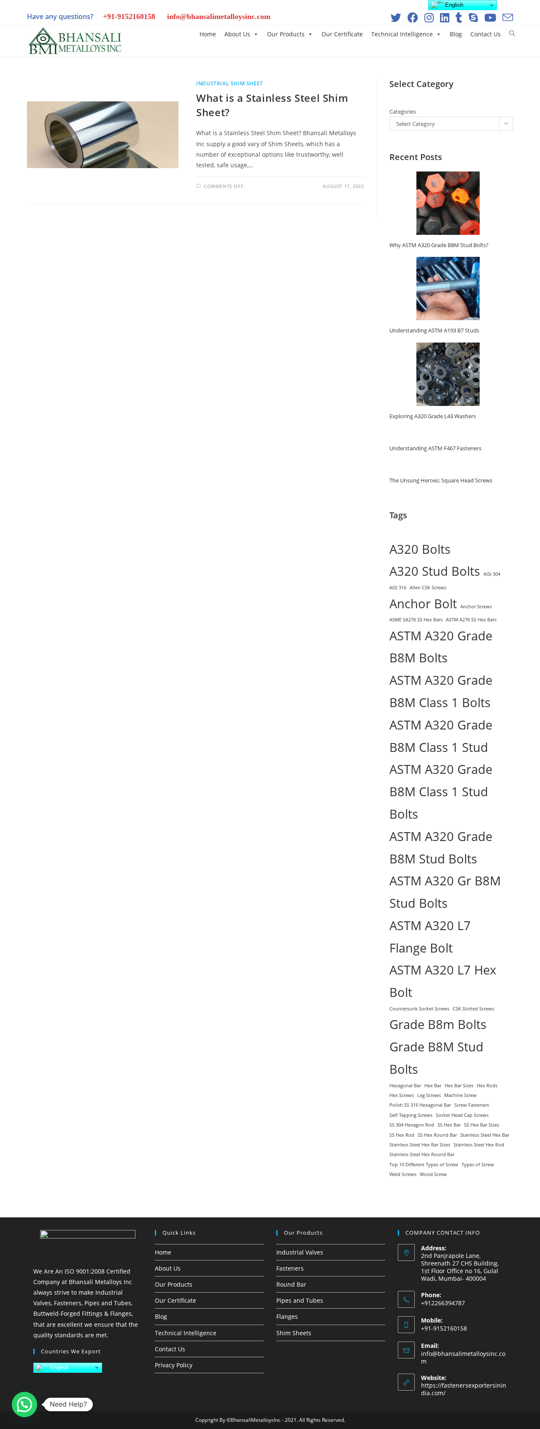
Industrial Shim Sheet (229, 83)
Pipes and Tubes (299, 1300)
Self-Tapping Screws (410, 1115)
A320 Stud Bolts (434, 571)
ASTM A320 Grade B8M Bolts (440, 647)
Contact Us (485, 34)
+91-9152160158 (129, 16)
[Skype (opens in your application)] (472, 17)
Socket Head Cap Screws (462, 1115)
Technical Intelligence (402, 34)
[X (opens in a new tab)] (394, 17)
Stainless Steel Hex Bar (484, 1135)
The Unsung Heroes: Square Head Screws (440, 480)
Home (208, 34)
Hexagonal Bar (405, 1086)
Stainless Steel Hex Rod (479, 1145)
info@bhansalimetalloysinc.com (218, 16)
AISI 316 (397, 588)
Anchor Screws (476, 607)
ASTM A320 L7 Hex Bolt (442, 981)
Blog (456, 34)
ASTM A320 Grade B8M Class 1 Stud (440, 736)
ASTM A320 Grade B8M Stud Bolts (440, 847)
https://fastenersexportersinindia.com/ (463, 1389)
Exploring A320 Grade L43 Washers (432, 416)
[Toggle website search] (512, 34)
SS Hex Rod (401, 1135)
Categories (402, 111)
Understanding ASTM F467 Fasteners (435, 448)
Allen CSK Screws (428, 588)
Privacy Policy (173, 1365)
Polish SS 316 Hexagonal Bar (420, 1105)
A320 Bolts (420, 549)
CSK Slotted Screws (473, 1009)
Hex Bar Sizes (459, 1086)
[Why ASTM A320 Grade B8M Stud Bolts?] (448, 203)
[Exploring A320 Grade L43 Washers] (448, 374)
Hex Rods (487, 1086)
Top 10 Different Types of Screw (423, 1165)
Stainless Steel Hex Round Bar (421, 1154)
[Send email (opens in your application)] (505, 17)
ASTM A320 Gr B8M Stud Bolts (445, 892)
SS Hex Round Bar (437, 1135)
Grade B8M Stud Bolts (436, 1058)
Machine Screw (460, 1095)
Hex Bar (432, 1086)
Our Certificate (342, 34)
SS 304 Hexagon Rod (411, 1125)
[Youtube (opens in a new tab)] (489, 17)
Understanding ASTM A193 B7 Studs (434, 330)
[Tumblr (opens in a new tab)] (457, 17)
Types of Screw (478, 1165)
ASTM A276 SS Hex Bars (471, 620)
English (58, 1367)
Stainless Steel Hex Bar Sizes (419, 1145)
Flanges (287, 1316)
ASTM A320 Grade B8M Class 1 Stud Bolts (440, 791)
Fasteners (290, 1268)
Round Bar (291, 1284)
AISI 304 (491, 574)
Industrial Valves (299, 1252)
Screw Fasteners (471, 1105)
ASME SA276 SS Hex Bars (416, 620)
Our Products (286, 34)
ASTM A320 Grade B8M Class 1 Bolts (440, 691)
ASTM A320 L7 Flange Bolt (430, 936)
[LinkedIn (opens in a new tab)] (443, 17)
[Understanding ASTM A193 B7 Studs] (448, 288)
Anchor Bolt (423, 603)
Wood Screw (433, 1174)
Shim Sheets (293, 1333)
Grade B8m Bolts (437, 1024)
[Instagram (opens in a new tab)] (428, 17)
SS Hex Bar (449, 1125)
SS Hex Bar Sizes (481, 1125)
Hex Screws (401, 1095)
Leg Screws (429, 1095)
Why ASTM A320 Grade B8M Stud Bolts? (439, 245)
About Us (237, 34)
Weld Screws (402, 1174)
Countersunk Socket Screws (419, 1009)
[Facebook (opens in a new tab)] (411, 17)
